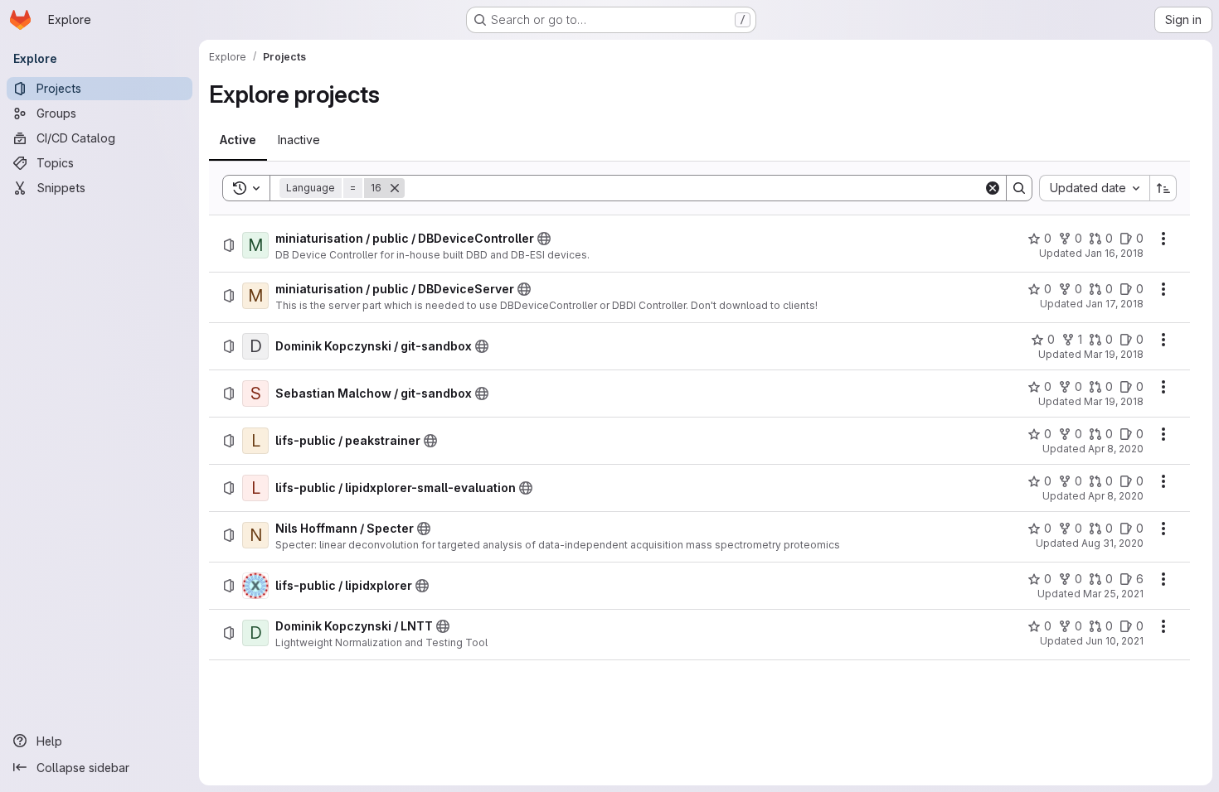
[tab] (238, 140)
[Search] (1019, 188)
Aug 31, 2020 (1112, 543)
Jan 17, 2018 (1114, 303)
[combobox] (1094, 188)
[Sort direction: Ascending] (1163, 188)
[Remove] (395, 188)
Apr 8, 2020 (1116, 448)
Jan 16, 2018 (1114, 253)
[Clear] (993, 188)
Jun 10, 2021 (1114, 641)
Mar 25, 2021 (1113, 593)
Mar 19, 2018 (1114, 354)
